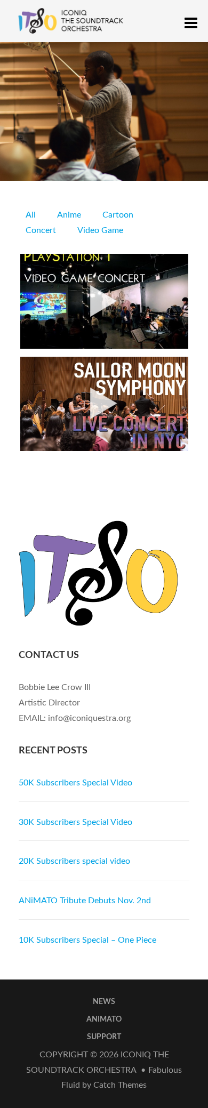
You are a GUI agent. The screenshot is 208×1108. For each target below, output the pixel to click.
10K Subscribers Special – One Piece (87, 940)
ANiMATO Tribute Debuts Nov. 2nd (85, 900)
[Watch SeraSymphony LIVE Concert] (104, 404)
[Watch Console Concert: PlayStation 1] (104, 301)
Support (104, 1037)
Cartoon (117, 215)
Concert (41, 230)
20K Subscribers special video (74, 861)
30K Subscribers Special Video (75, 822)
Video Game (100, 230)
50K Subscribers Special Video (75, 782)
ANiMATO (104, 1019)
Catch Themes (120, 1085)
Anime (69, 215)
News (104, 1002)
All (31, 215)
